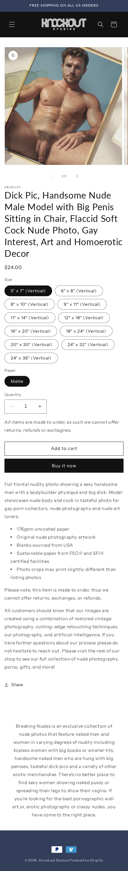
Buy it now (64, 465)
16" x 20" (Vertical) (31, 331)
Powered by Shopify (86, 860)
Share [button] (17, 684)
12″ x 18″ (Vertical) (84, 317)
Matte (17, 381)
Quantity (12, 394)
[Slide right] (77, 176)
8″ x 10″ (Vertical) (30, 304)
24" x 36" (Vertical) (31, 358)
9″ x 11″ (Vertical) (82, 304)
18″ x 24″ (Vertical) (86, 331)
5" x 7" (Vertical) (28, 291)
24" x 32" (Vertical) (88, 344)
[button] (11, 24)
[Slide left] (50, 176)
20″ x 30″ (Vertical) (31, 344)
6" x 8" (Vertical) (79, 291)
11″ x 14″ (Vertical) (30, 317)
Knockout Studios (54, 860)
